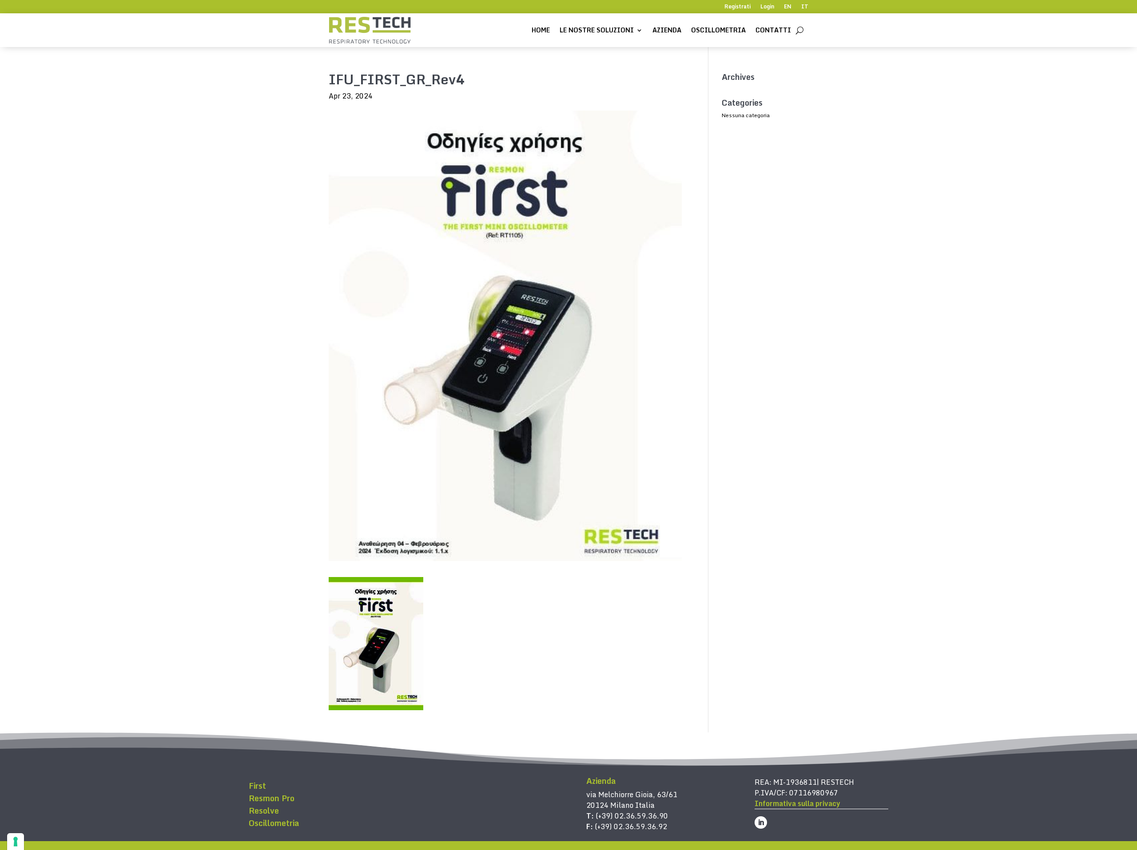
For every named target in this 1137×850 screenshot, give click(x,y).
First (257, 785)
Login (767, 7)
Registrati (737, 7)
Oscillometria (718, 30)
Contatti (773, 30)
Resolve (264, 810)
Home (541, 30)
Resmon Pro (271, 798)
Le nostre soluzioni (597, 30)
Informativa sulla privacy (797, 803)
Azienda (666, 30)
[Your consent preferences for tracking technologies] (15, 841)
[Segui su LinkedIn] (761, 822)
